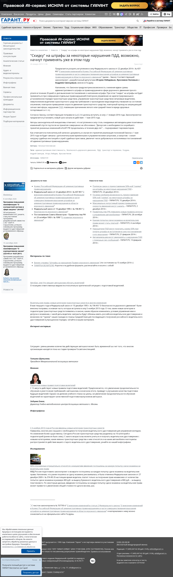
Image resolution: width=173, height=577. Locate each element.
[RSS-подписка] (142, 14)
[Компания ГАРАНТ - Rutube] (138, 14)
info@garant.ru (75, 568)
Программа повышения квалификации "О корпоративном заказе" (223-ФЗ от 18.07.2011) (13, 250)
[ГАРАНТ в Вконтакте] (114, 14)
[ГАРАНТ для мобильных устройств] (110, 14)
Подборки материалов (13, 121)
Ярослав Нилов (65, 153)
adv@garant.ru (160, 553)
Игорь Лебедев (51, 153)
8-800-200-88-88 (123, 542)
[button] (157, 21)
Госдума (126, 150)
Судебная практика (11, 27)
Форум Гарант (9, 116)
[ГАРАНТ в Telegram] (126, 14)
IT (140, 27)
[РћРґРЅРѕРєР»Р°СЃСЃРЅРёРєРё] (138, 162)
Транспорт (119, 27)
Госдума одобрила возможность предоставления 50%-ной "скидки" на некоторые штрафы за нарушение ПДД (115, 197)
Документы (8, 104)
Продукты (31, 14)
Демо (48, 14)
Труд (66, 27)
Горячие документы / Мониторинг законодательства (13, 46)
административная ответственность (50, 150)
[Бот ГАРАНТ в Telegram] (130, 14)
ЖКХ (94, 27)
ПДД (61, 107)
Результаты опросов (12, 78)
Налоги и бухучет (32, 27)
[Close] (40, 560)
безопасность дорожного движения (81, 150)
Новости (7, 38)
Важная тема (9, 87)
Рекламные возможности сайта (129, 556)
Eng (168, 14)
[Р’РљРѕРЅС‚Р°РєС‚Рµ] (134, 162)
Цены (41, 14)
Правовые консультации (9, 55)
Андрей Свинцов (37, 153)
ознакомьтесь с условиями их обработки (18, 547)
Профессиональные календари (12, 98)
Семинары (58, 14)
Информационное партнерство (11, 110)
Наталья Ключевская (46, 146)
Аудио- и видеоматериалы (11, 72)
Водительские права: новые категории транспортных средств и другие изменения (68, 302)
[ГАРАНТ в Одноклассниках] (134, 14)
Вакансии (19, 14)
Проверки (162, 27)
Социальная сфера (80, 27)
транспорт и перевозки (111, 150)
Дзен (64, 162)
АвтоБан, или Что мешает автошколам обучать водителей (57, 282)
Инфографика (9, 82)
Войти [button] (156, 14)
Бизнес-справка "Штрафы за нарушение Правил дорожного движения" (67, 262)
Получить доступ (31, 572)
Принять (31, 551)
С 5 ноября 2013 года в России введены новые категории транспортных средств (67, 428)
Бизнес (47, 27)
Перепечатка (137, 158)
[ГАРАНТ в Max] (121, 14)
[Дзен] (118, 14)
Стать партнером (74, 14)
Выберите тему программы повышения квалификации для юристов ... (12, 279)
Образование (106, 27)
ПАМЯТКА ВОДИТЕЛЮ (44, 265)
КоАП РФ (79, 115)
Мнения (7, 65)
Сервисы (7, 92)
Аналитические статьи (13, 61)
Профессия (149, 27)
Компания (6, 14)
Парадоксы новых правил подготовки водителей (52, 385)
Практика (58, 27)
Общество (132, 27)
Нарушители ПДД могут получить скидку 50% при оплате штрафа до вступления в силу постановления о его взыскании (117, 231)
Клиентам (90, 14)
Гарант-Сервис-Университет (52, 572)
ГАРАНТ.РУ (44, 158)
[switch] (35, 21)
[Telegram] (141, 162)
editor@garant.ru (156, 549)
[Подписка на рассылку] (106, 14)
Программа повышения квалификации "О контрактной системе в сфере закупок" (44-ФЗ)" (13, 206)
